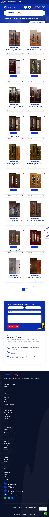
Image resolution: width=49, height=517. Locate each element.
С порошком (6, 474)
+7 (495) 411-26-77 (12, 484)
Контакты (6, 401)
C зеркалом (6, 408)
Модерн (5, 461)
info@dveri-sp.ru (12, 7)
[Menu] (41, 13)
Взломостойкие (7, 427)
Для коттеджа (7, 420)
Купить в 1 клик (19, 53)
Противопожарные (8, 470)
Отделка (5, 393)
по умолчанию (17, 26)
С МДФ (5, 476)
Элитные (6, 429)
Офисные (6, 432)
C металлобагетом (8, 434)
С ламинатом (7, 472)
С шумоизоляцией (8, 436)
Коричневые (6, 459)
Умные (5, 447)
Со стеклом (6, 439)
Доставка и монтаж (8, 388)
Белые (5, 425)
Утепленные (6, 449)
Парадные (6, 422)
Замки (5, 395)
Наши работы (7, 397)
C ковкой (6, 414)
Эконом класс (7, 451)
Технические (7, 465)
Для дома (6, 418)
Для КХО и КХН (7, 468)
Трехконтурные (7, 443)
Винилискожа (7, 453)
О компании (6, 390)
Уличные (6, 445)
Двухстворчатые (7, 463)
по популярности (31, 26)
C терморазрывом (8, 410)
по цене (24, 26)
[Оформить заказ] (47, 233)
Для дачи (6, 457)
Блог (5, 399)
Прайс (5, 386)
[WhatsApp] (25, 7)
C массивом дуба (8, 412)
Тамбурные (6, 441)
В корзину (9, 53)
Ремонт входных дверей (9, 384)
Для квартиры (7, 416)
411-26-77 (38, 8)
